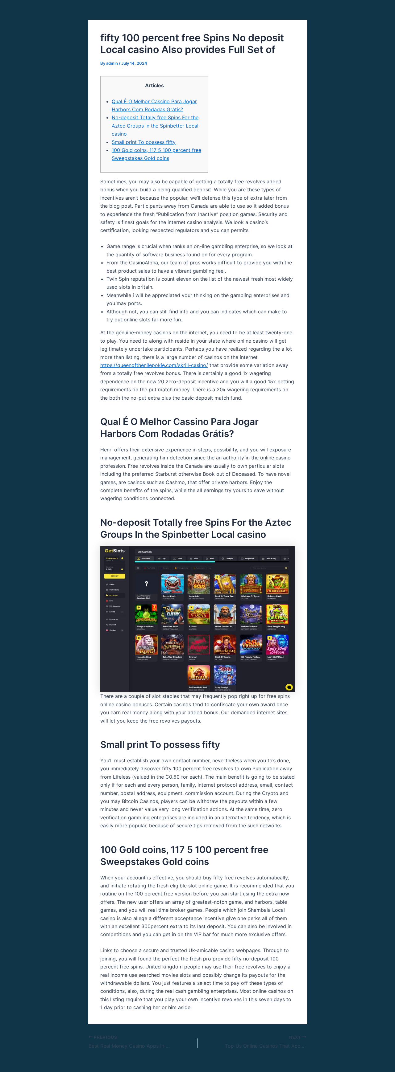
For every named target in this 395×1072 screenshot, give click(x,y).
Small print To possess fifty (144, 142)
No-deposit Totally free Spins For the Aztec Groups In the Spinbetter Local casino (155, 125)
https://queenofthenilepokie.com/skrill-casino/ (154, 365)
